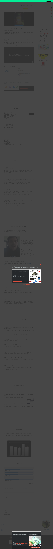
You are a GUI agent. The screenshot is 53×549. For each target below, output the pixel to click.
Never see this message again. (26, 284)
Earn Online (48, 1)
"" (21, 543)
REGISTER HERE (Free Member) (17, 281)
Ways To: (24, 1)
